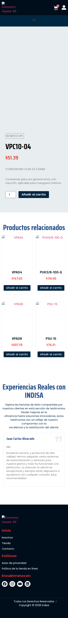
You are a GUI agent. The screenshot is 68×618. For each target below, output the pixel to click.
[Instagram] (12, 584)
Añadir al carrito (34, 194)
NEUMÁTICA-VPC (15, 136)
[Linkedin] (27, 584)
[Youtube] (20, 584)
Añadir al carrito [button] (17, 288)
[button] (34, 20)
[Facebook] (5, 584)
